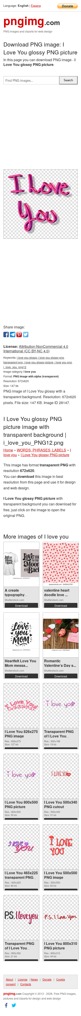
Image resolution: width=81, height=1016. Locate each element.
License (22, 979)
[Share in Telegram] (12, 334)
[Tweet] (25, 334)
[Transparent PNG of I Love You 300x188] (60, 705)
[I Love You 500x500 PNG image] (60, 847)
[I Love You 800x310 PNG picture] (60, 917)
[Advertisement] (40, 128)
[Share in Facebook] (6, 334)
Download (21, 605)
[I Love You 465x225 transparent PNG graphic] (21, 847)
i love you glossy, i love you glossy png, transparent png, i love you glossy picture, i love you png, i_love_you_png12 (37, 362)
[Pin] (19, 334)
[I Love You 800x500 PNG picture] (21, 776)
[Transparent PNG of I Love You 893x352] (21, 917)
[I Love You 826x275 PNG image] (21, 705)
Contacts (25, 984)
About (9, 979)
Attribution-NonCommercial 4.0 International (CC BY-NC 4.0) (35, 349)
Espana (36, 5)
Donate (47, 979)
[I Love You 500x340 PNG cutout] (60, 776)
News (34, 979)
